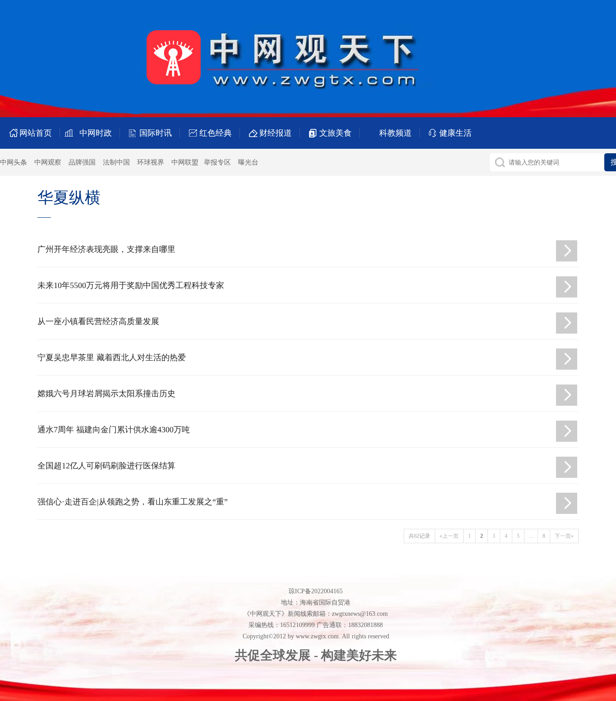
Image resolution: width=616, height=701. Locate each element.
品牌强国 (82, 162)
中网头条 (13, 162)
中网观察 (47, 162)
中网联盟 (184, 162)
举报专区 (217, 162)
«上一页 (449, 536)
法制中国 (116, 162)
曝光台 (248, 162)
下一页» (564, 536)
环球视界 (150, 162)
